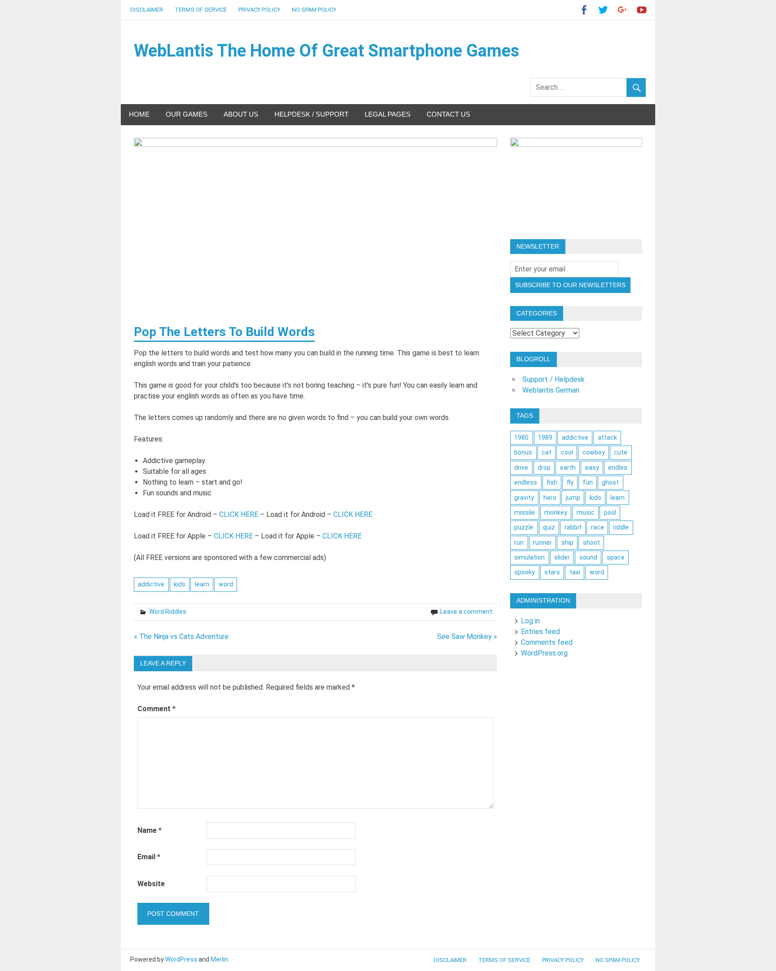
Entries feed (540, 631)
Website (151, 883)
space (616, 557)
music (586, 512)
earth (568, 467)
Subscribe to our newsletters (570, 285)
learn (202, 584)
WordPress (181, 959)
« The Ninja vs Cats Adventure (181, 636)
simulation (529, 557)
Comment (156, 708)
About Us (241, 114)
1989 (545, 437)
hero (549, 497)
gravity (524, 497)
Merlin (219, 959)
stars (552, 572)
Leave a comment (466, 611)
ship (567, 542)
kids (179, 584)
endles (617, 467)
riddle (621, 527)
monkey (555, 512)
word (226, 584)
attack (607, 437)
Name (149, 830)
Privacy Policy (259, 9)
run (519, 542)
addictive (151, 584)
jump (573, 497)
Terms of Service (201, 9)
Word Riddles (167, 611)
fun (588, 482)
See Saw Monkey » (467, 636)
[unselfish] (576, 144)
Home (139, 114)
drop (544, 467)
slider (562, 557)
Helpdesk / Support (311, 114)
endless (525, 482)
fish (552, 482)
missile (524, 512)
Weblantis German (550, 390)
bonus (523, 452)
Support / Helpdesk (553, 379)
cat (546, 452)
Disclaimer (146, 9)
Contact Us (448, 114)
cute (620, 452)
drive (521, 467)
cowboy (593, 452)
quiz (549, 527)
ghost (610, 482)
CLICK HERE (238, 514)
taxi (574, 572)
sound (588, 557)
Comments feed (547, 642)
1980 (521, 437)
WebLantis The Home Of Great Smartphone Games (326, 51)
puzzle (524, 527)
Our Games (186, 114)
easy (592, 467)
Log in (530, 621)
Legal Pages (387, 114)
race (597, 527)
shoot (591, 542)
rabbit (573, 527)
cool (567, 452)
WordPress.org (544, 653)
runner (542, 542)
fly (570, 482)
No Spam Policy (314, 9)
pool (610, 512)
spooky (524, 572)
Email (148, 857)
